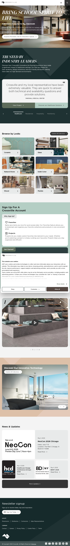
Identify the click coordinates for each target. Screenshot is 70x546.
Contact (4, 528)
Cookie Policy (32, 528)
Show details (61, 284)
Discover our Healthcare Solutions (50, 105)
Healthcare (18, 114)
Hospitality (40, 114)
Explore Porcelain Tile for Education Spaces (19, 36)
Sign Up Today (11, 512)
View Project (17, 105)
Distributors (15, 521)
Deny (12, 289)
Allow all (57, 289)
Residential (29, 114)
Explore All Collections (58, 133)
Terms (40, 528)
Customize (34, 289)
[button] (3, 114)
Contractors (24, 521)
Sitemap (33, 544)
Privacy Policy (21, 528)
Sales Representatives (37, 521)
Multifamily (51, 114)
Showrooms (5, 521)
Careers (11, 528)
